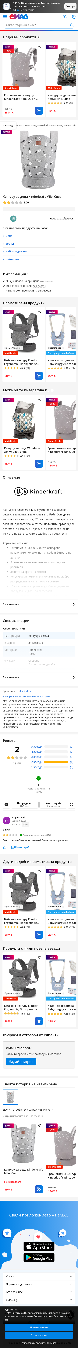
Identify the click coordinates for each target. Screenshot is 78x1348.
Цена (8, 236)
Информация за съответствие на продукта (26, 696)
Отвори (70, 6)
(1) (71, 762)
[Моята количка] (73, 16)
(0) (71, 746)
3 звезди (36, 757)
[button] (5, 847)
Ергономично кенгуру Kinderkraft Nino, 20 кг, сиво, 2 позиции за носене (22, 97)
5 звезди (36, 746)
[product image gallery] (39, 160)
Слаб (6, 830)
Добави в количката (39, 111)
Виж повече (11, 604)
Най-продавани (16, 251)
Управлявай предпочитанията (39, 1343)
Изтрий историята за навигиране (23, 1116)
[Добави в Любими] (40, 47)
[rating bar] (56, 747)
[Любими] (65, 16)
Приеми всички (39, 1327)
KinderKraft (26, 691)
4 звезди (36, 751)
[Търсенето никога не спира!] (19, 16)
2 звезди (36, 762)
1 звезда (36, 767)
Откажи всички (39, 1335)
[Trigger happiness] (5, 16)
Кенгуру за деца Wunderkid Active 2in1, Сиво (22, 450)
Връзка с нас (14, 1292)
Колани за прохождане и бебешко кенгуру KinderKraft (45, 125)
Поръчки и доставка (19, 1284)
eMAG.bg (11, 1300)
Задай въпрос (21, 1061)
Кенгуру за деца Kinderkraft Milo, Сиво (23, 1171)
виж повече (46, 281)
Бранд (9, 243)
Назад (9, 125)
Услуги (10, 1276)
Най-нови (12, 259)
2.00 (26, 202)
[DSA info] (38, 37)
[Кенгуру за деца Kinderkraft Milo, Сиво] (24, 1143)
